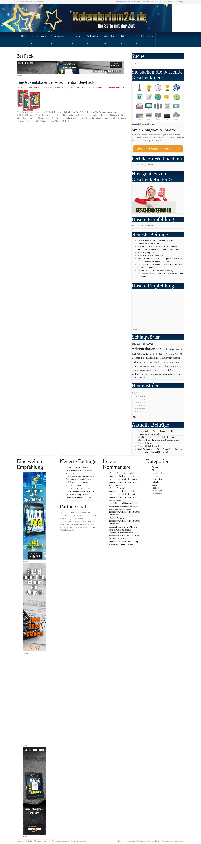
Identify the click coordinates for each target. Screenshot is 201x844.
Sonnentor (86, 87)
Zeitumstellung (138, 377)
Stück (179, 367)
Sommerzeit (151, 367)
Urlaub (165, 371)
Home (23, 36)
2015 (134, 344)
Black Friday (137, 354)
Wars (170, 370)
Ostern (154, 485)
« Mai (134, 417)
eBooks (171, 1)
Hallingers (157, 358)
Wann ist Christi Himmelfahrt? (150, 255)
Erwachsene (170, 354)
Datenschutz (167, 841)
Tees (152, 371)
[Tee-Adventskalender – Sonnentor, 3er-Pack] (72, 100)
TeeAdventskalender (99, 87)
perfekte (163, 362)
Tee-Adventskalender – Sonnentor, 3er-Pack (55, 82)
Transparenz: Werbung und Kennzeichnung (142, 841)
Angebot (179, 349)
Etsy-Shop (136, 1)
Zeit (178, 374)
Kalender (137, 361)
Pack (157, 361)
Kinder (145, 362)
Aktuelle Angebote (144, 36)
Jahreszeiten (109, 36)
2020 (143, 344)
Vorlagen (180, 1)
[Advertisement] (157, 308)
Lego (151, 362)
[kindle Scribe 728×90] (70, 67)
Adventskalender (150, 1)
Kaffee (176, 357)
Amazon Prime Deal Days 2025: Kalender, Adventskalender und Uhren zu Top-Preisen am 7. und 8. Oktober (160, 274)
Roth (144, 367)
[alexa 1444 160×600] (34, 516)
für (181, 353)
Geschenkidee (148, 358)
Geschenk (137, 357)
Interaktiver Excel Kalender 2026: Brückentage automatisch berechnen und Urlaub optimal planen (80, 479)
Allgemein (156, 470)
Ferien (177, 354)
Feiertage (125, 36)
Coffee (155, 354)
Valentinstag (157, 491)
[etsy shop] (34, 607)
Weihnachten (92, 36)
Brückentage (147, 354)
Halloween (76, 36)
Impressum (179, 841)
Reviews (137, 366)
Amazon (170, 349)
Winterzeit (171, 374)
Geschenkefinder (123, 1)
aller (163, 349)
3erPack (77, 87)
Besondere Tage (38, 36)
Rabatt (177, 362)
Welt (165, 374)
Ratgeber (162, 1)
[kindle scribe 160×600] (34, 790)
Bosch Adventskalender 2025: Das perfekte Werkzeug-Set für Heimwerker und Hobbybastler (80, 494)
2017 (139, 344)
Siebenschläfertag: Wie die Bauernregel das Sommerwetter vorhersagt (79, 470)
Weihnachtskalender (154, 374)
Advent (58, 87)
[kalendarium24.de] (100, 18)
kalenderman (37, 87)
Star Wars (172, 367)
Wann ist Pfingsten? (145, 252)
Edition (162, 354)
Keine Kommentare (117, 87)
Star (166, 366)
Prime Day (170, 362)
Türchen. (158, 371)
